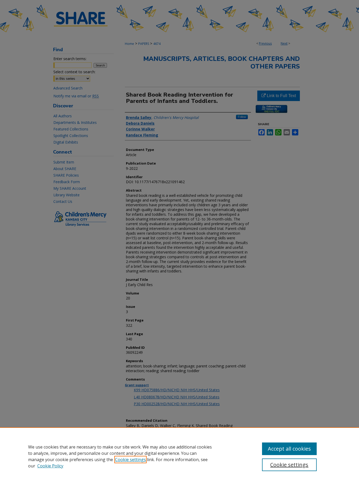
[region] (179, 456)
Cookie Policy (50, 466)
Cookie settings (130, 459)
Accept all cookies (289, 448)
